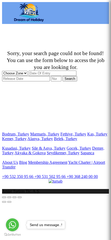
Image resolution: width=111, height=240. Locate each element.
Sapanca (87, 153)
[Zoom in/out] (20, 197)
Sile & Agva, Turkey (49, 148)
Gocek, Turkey (79, 148)
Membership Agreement (47, 162)
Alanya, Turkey (40, 138)
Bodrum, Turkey (15, 134)
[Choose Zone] (15, 73)
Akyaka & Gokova (30, 153)
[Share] (9, 197)
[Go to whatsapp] (12, 224)
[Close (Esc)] (4, 197)
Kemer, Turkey (14, 138)
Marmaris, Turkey (44, 134)
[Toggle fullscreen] (14, 197)
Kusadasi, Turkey (16, 148)
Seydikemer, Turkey (63, 153)
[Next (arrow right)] (9, 202)
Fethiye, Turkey (73, 134)
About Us (10, 162)
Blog (23, 162)
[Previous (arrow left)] (4, 202)
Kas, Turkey (97, 134)
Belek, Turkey (65, 138)
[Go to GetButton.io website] (12, 234)
